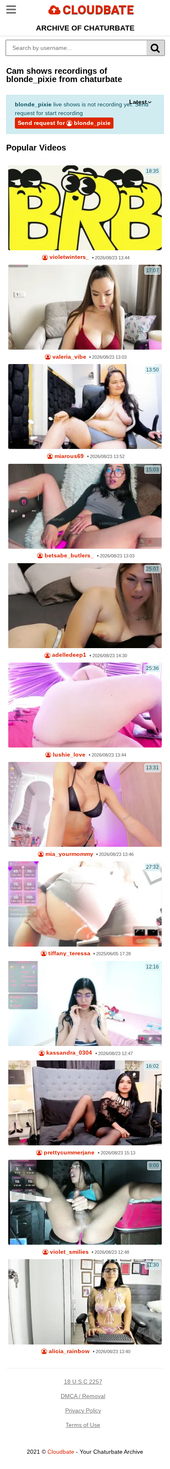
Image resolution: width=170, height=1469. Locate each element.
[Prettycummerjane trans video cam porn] (85, 1102)
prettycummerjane (68, 1152)
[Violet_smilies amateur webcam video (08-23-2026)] (85, 1202)
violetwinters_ (68, 257)
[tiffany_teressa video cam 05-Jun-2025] (85, 903)
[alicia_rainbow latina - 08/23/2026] (85, 1301)
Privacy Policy (83, 1410)
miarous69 (68, 456)
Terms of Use (83, 1425)
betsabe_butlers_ (68, 555)
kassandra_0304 (68, 1053)
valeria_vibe (68, 357)
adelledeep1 (68, 655)
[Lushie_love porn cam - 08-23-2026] (85, 705)
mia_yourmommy (68, 854)
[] (155, 48)
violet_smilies (68, 1252)
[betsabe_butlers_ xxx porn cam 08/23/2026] (85, 506)
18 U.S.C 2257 (83, 1381)
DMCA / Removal (83, 1396)
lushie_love (68, 755)
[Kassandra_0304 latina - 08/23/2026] (85, 1003)
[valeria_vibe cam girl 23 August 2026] (85, 307)
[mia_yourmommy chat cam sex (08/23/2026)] (85, 804)
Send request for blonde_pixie (64, 123)
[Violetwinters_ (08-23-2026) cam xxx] (85, 207)
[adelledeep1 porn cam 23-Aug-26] (85, 605)
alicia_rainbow (68, 1351)
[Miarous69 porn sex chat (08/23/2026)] (85, 406)
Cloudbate (60, 1451)
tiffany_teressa (68, 953)
